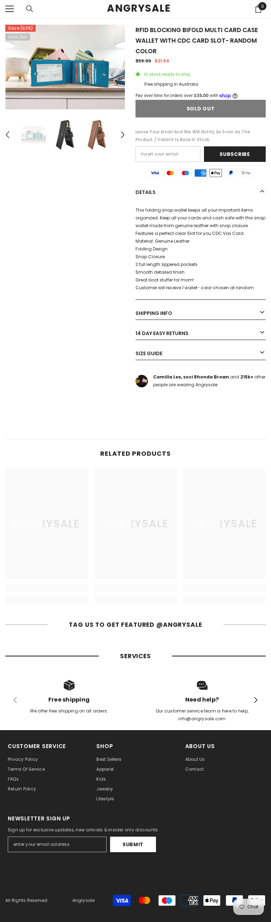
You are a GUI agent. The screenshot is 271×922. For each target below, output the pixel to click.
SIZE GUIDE (149, 353)
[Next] (123, 134)
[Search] (29, 9)
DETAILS (146, 192)
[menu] (9, 9)
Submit (133, 844)
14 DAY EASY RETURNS (162, 333)
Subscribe (234, 154)
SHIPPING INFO (154, 313)
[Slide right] (255, 700)
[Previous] (7, 134)
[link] (46, 588)
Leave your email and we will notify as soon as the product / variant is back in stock (193, 135)
